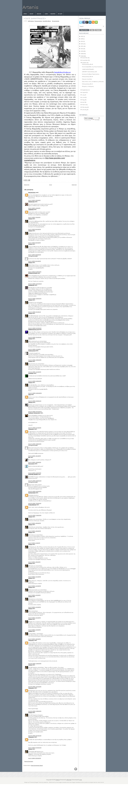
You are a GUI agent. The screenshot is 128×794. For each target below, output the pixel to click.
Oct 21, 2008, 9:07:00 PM (34, 242)
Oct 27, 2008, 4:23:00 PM (34, 586)
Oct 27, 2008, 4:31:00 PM (34, 595)
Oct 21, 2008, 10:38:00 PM (34, 271)
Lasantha (46, 782)
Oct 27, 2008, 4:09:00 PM (34, 531)
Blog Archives (84, 30)
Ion (81, 779)
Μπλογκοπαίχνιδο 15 (87, 76)
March (84, 104)
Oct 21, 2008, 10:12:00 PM (34, 261)
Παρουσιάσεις (38, 21)
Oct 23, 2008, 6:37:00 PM (34, 427)
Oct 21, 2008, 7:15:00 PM (34, 217)
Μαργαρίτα (31, 463)
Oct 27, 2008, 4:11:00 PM (34, 543)
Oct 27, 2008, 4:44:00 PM (34, 629)
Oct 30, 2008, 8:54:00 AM (34, 735)
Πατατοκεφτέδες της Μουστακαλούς (92, 66)
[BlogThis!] (26, 180)
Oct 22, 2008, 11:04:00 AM (34, 337)
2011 (82, 48)
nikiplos (30, 402)
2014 (82, 41)
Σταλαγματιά (32, 350)
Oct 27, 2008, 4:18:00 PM (34, 562)
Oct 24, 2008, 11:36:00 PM (34, 473)
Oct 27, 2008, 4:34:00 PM (34, 607)
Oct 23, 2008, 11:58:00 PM (34, 444)
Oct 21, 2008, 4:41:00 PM (34, 208)
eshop (31, 13)
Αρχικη (25, 13)
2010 (82, 51)
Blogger (69, 779)
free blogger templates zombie (76, 782)
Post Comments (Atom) (37, 765)
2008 (82, 56)
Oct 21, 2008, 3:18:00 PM (34, 200)
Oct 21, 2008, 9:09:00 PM (34, 254)
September (85, 90)
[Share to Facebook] (29, 180)
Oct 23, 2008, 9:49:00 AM (34, 401)
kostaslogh (31, 285)
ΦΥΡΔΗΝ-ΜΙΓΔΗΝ (32, 273)
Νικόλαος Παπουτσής (34, 413)
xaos (29, 394)
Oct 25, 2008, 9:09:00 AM (34, 480)
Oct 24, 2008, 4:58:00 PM (34, 462)
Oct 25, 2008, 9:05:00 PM (34, 491)
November (85, 60)
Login (46, 13)
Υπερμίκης (31, 429)
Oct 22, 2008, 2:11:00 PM (34, 349)
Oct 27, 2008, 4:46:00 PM (34, 639)
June (83, 97)
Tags (92, 30)
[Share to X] (27, 180)
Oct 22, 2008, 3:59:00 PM (34, 360)
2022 (82, 36)
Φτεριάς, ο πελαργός (88, 86)
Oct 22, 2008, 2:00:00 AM (34, 298)
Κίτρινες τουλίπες (87, 79)
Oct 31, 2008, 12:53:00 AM (34, 747)
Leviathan (31, 373)
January (84, 109)
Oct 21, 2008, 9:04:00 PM (34, 229)
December (85, 57)
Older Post (74, 184)
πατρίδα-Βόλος (47, 21)
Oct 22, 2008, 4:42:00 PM (34, 372)
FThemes (31, 782)
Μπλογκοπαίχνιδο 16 (87, 64)
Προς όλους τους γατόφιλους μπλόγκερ (93, 81)
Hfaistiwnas (31, 201)
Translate (96, 119)
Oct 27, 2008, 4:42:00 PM (34, 617)
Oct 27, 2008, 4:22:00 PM (34, 576)
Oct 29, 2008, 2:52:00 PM (34, 686)
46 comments (55, 21)
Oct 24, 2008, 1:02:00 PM (34, 456)
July (83, 94)
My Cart (60, 13)
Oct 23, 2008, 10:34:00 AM (35, 411)
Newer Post (26, 184)
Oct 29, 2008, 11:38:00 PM (34, 711)
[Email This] (24, 180)
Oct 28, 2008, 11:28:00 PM (34, 663)
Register (53, 13)
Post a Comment (28, 761)
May (83, 99)
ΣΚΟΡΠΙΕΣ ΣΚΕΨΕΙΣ (33, 474)
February (84, 107)
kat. (29, 457)
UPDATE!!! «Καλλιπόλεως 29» (89, 71)
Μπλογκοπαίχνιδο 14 (87, 84)
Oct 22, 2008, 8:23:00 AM (34, 328)
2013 (82, 43)
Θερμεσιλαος (32, 192)
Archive (39, 13)
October (84, 62)
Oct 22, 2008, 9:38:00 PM (34, 381)
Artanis (31, 7)
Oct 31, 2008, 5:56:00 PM (34, 758)
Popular (98, 30)
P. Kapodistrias (32, 504)
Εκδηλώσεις (31, 21)
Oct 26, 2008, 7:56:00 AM (34, 503)
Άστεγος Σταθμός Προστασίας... (91, 74)
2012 (82, 46)
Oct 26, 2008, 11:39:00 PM (34, 515)
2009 (82, 53)
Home (50, 184)
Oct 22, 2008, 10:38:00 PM (35, 393)
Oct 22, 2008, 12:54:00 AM (35, 283)
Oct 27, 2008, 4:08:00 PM (34, 523)
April (83, 102)
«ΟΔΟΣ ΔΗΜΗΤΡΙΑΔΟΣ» (35, 18)
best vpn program (89, 782)
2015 (82, 38)
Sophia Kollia (31, 492)
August (84, 92)
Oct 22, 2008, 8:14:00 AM (34, 312)
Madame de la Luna (33, 329)
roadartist (31, 209)
